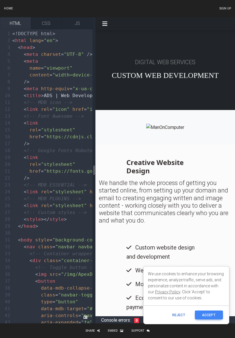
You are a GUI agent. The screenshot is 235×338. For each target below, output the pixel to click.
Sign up (225, 8)
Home (8, 8)
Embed (113, 331)
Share (90, 331)
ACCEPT (209, 315)
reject (178, 315)
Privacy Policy (167, 291)
